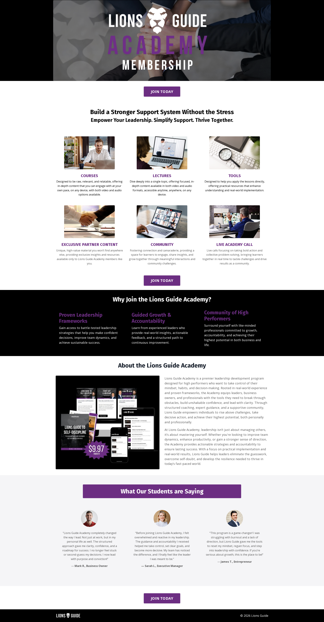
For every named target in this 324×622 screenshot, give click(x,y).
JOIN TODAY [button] (162, 91)
